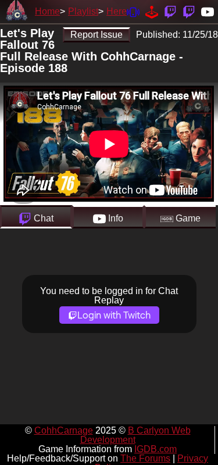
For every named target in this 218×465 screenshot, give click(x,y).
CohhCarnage (63, 430)
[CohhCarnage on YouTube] (207, 11)
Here (116, 11)
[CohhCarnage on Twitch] (170, 11)
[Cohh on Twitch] (189, 11)
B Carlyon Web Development (135, 435)
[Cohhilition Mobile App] (133, 11)
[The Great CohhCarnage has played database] (151, 11)
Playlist (83, 11)
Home (47, 11)
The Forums (145, 458)
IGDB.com (155, 449)
